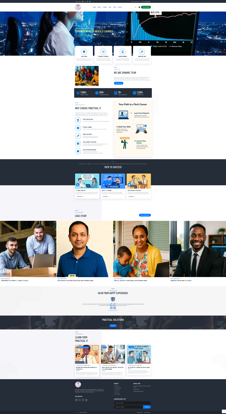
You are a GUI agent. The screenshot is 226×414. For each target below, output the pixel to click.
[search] (136, 7)
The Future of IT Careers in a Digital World (139, 367)
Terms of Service (147, 412)
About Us (117, 386)
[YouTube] (89, 1)
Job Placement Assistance (134, 190)
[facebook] (82, 1)
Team (114, 7)
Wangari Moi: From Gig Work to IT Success (181, 280)
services (113, 325)
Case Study (117, 394)
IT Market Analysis (81, 190)
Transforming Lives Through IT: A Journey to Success (14, 280)
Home (94, 7)
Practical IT (80, 365)
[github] (87, 1)
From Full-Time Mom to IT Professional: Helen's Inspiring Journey (130, 280)
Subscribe (147, 407)
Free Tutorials (146, 7)
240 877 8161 (136, 389)
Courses (105, 7)
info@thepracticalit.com (135, 1)
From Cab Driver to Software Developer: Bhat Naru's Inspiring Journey (75, 280)
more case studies (145, 215)
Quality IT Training (106, 190)
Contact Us (117, 390)
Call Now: (145, 1)
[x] (85, 1)
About (99, 7)
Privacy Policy (118, 388)
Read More (79, 196)
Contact (120, 7)
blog (110, 7)
